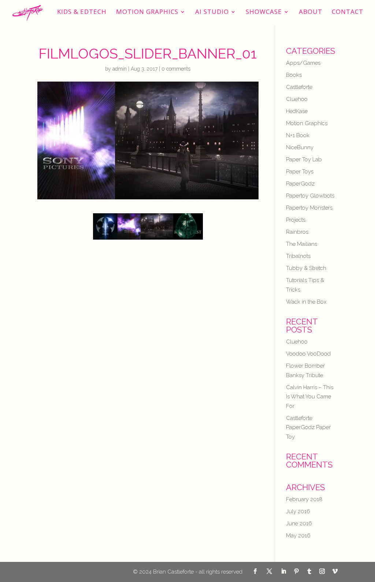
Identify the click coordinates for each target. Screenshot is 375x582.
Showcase (264, 12)
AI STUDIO (212, 12)
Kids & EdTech (82, 12)
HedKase (297, 111)
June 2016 (299, 523)
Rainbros (297, 232)
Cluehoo (297, 99)
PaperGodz (300, 183)
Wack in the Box (306, 301)
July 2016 (298, 511)
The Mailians (301, 244)
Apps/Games (303, 63)
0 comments (175, 69)
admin (119, 69)
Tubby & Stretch (306, 268)
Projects (295, 220)
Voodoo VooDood (308, 353)
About (310, 12)
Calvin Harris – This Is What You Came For (309, 396)
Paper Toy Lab (304, 159)
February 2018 (304, 499)
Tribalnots (298, 256)
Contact (347, 12)
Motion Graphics (147, 12)
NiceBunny (299, 147)
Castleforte (299, 87)
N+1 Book (297, 135)
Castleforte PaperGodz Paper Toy (308, 427)
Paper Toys (299, 171)
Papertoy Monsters (309, 207)
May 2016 (298, 535)
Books (294, 75)
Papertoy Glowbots (310, 195)
